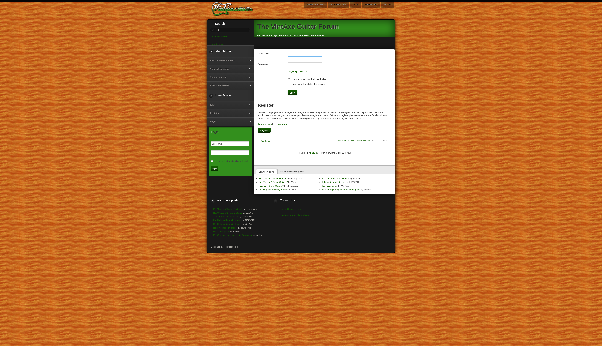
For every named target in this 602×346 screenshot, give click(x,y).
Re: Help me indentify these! (273, 189)
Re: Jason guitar (329, 186)
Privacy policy (281, 124)
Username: (263, 53)
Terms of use (265, 124)
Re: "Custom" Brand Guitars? (273, 178)
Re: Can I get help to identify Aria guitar (340, 189)
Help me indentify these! (333, 182)
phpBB (313, 153)
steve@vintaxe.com (291, 209)
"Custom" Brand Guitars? (271, 186)
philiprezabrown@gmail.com (295, 215)
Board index (265, 141)
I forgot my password (297, 71)
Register (264, 130)
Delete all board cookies (359, 141)
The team (342, 141)
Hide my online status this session (308, 84)
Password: (263, 64)
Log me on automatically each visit (308, 79)
